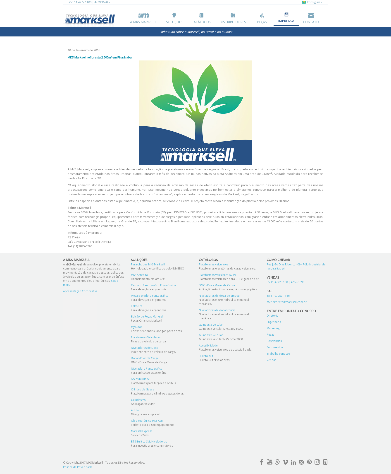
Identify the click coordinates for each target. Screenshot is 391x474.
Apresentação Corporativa (80, 291)
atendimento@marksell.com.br (287, 302)
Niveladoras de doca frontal (217, 310)
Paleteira (136, 306)
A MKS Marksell (143, 22)
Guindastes (138, 400)
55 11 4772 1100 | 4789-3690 (285, 282)
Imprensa (286, 21)
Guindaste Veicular (211, 325)
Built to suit (206, 356)
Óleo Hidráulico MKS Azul (147, 421)
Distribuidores (233, 22)
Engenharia (274, 322)
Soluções (174, 22)
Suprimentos (275, 347)
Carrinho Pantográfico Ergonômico (153, 285)
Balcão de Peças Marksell (147, 316)
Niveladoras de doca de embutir (220, 296)
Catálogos (201, 22)
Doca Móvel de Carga (145, 358)
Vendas (271, 360)
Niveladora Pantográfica (146, 369)
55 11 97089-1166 (278, 296)
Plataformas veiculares (213, 264)
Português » (314, 2)
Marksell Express (141, 431)
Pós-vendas (274, 341)
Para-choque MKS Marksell (148, 264)
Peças (262, 22)
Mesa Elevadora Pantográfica (149, 296)
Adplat (135, 410)
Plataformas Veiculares (145, 337)
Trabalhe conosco (278, 354)
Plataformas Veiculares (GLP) (217, 275)
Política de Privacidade (77, 467)
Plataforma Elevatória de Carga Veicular (90, 19)
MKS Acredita (139, 275)
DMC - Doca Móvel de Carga (217, 285)
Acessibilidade (140, 379)
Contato (311, 22)
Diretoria (272, 316)
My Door (136, 327)
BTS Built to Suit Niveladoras (149, 441)
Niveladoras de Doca (144, 348)
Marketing (273, 328)
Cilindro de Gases (142, 389)
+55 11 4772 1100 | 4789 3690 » (89, 2)
